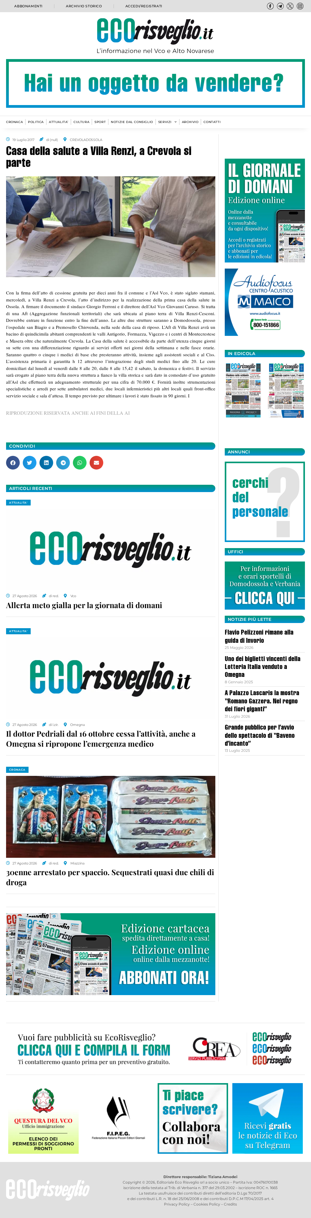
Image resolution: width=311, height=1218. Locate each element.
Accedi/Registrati (143, 6)
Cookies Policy (206, 1204)
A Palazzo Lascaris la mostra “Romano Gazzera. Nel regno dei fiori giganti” (262, 701)
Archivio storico (84, 6)
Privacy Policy (177, 1204)
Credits (230, 1204)
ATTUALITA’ (58, 122)
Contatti (211, 122)
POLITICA (36, 122)
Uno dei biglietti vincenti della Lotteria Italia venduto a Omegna (262, 667)
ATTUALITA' (18, 502)
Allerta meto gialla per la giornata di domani (84, 605)
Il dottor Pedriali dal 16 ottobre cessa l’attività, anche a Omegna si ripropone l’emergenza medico (101, 738)
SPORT (100, 122)
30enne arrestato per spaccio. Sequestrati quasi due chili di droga (110, 877)
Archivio (190, 122)
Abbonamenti (28, 6)
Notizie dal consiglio (132, 122)
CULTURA (81, 122)
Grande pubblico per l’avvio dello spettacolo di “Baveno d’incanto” (260, 736)
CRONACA (14, 122)
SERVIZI (165, 122)
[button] (13, 463)
